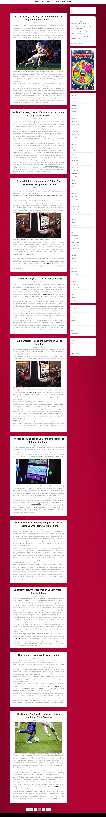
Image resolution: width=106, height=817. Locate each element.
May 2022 (73, 261)
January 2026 (74, 121)
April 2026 (73, 111)
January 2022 (74, 274)
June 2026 (73, 105)
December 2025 (75, 124)
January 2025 (74, 160)
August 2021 (74, 291)
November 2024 (75, 167)
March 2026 (74, 115)
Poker (63, 1)
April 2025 (73, 150)
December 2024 (75, 164)
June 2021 (73, 297)
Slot (72, 330)
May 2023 (73, 226)
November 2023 (75, 206)
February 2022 (74, 271)
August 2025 (74, 137)
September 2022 (75, 248)
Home (36, 1)
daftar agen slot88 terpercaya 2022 (43, 294)
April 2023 (73, 229)
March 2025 (74, 154)
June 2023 (73, 222)
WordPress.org (75, 353)
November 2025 (75, 128)
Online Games (74, 323)
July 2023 (73, 219)
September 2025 (75, 134)
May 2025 (73, 147)
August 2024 (74, 177)
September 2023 (75, 212)
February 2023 (74, 235)
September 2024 (75, 173)
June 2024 (73, 183)
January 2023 (74, 239)
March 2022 (74, 268)
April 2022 (73, 265)
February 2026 (74, 118)
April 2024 (73, 190)
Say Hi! (69, 1)
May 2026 (73, 108)
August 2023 (74, 216)
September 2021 (75, 287)
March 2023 (74, 232)
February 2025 (74, 157)
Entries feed (74, 346)
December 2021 (75, 278)
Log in (72, 343)
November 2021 (75, 281)
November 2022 (75, 242)
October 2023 (74, 209)
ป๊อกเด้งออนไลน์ (57, 686)
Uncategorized (74, 333)
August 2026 (74, 98)
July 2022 (73, 255)
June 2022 (73, 258)
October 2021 (74, 284)
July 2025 (73, 141)
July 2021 (73, 294)
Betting (49, 1)
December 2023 (75, 203)
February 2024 (74, 196)
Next (48, 809)
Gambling (56, 1)
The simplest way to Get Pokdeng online (38, 655)
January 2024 (74, 199)
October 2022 (74, 245)
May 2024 (73, 186)
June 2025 (73, 144)
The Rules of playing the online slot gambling (38, 278)
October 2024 (74, 170)
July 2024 (73, 180)
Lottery (73, 320)
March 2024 (74, 193)
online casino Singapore (51, 166)
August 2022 (74, 252)
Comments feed (75, 350)
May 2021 (73, 301)
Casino (42, 1)
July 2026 (73, 102)
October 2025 (74, 131)
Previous (30, 809)
